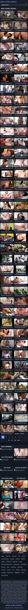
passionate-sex (5, 559)
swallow (17, 559)
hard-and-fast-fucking (6, 564)
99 (12, 440)
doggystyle (17, 572)
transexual (23, 564)
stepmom (8, 556)
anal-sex (3, 570)
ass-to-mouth (4, 575)
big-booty (20, 567)
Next (18, 440)
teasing (12, 559)
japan (2, 556)
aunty (20, 561)
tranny (8, 570)
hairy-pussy (16, 564)
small (8, 567)
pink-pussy (10, 572)
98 (8, 440)
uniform (23, 556)
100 (15, 440)
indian (22, 572)
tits (19, 556)
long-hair (14, 556)
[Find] (26, 5)
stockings (8, 561)
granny (3, 567)
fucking (17, 570)
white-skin (15, 561)
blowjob (23, 559)
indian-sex (13, 567)
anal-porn (23, 570)
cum (13, 570)
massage (3, 572)
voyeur (3, 561)
